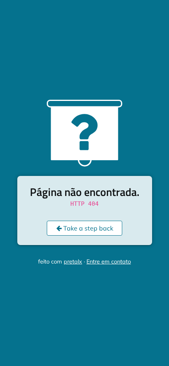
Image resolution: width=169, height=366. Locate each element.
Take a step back (87, 228)
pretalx (73, 261)
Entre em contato (108, 261)
